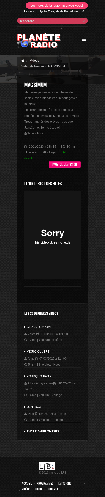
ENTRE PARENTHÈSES (42, 431)
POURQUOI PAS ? (38, 376)
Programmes (45, 483)
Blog (38, 489)
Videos (34, 60)
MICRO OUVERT (37, 351)
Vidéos (26, 489)
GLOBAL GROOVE (39, 327)
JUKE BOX (33, 407)
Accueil (27, 483)
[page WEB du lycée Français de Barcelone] (52, 466)
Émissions (65, 483)
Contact (52, 489)
